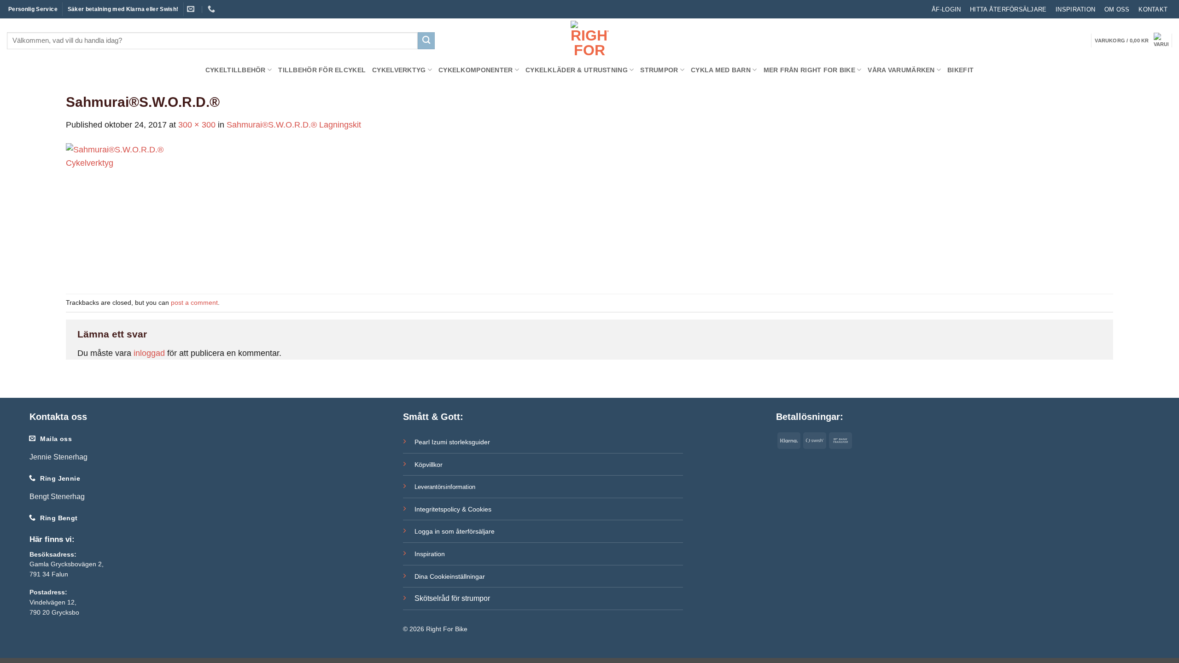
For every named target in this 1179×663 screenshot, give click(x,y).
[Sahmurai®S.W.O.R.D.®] (135, 211)
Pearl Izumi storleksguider (452, 442)
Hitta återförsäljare (1008, 9)
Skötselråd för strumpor (452, 598)
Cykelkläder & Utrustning (576, 70)
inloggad (149, 353)
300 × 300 (197, 124)
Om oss (1117, 9)
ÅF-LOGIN (946, 9)
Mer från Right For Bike (809, 70)
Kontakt (1152, 9)
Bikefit (960, 70)
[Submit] (426, 40)
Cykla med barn (721, 70)
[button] (1131, 40)
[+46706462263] (212, 9)
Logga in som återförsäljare (454, 531)
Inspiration (1075, 9)
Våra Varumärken (901, 70)
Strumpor (659, 70)
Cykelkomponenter (475, 70)
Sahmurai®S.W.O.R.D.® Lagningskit (294, 124)
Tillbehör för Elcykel (322, 70)
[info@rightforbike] (192, 9)
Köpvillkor (428, 464)
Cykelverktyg (399, 70)
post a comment (194, 302)
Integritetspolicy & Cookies (452, 509)
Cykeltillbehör (235, 70)
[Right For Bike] (589, 39)
